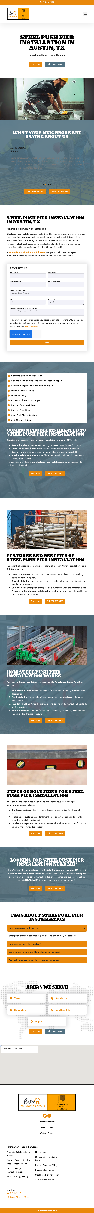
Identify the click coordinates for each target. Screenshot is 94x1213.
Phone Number (15, 281)
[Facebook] (45, 1116)
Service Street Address (19, 290)
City (11, 299)
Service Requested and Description (24, 308)
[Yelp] (49, 1116)
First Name (14, 272)
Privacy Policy (31, 326)
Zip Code (51, 299)
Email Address (54, 281)
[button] (85, 14)
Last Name (52, 272)
